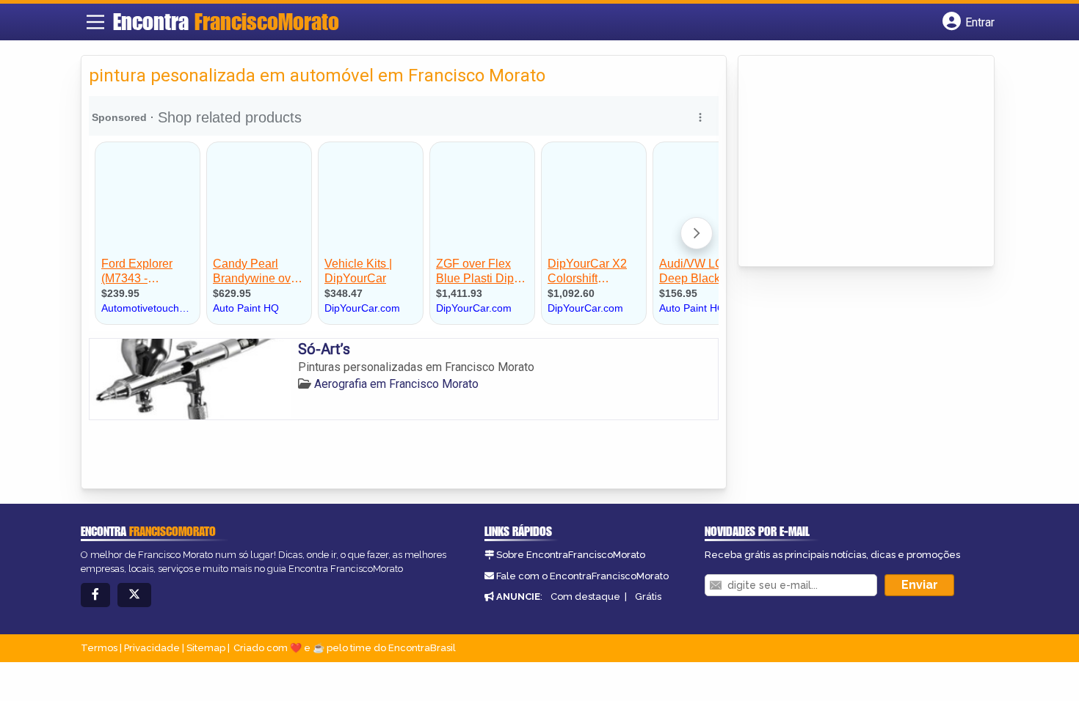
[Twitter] (134, 595)
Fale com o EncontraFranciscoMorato (582, 575)
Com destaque (585, 596)
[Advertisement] (856, 162)
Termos (99, 647)
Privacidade (152, 647)
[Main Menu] (95, 22)
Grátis (648, 596)
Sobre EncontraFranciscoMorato (570, 554)
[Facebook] (95, 595)
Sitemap (205, 647)
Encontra (226, 21)
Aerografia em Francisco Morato (396, 384)
